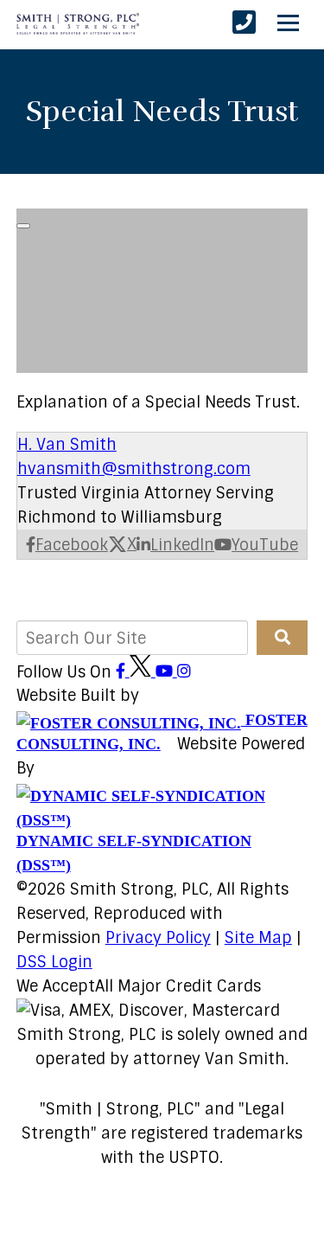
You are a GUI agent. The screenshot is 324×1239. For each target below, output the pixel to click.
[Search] (282, 637)
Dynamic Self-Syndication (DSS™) (133, 853)
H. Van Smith (67, 444)
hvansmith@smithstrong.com (134, 469)
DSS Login (54, 962)
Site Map (258, 938)
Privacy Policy (158, 938)
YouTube (265, 545)
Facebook (71, 545)
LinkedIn (182, 545)
